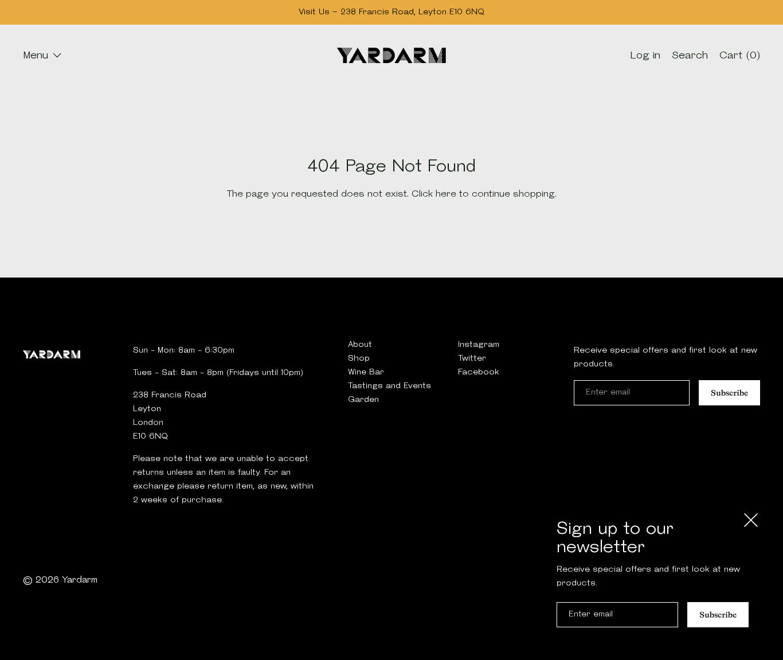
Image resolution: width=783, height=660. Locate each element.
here (446, 194)
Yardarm (79, 580)
